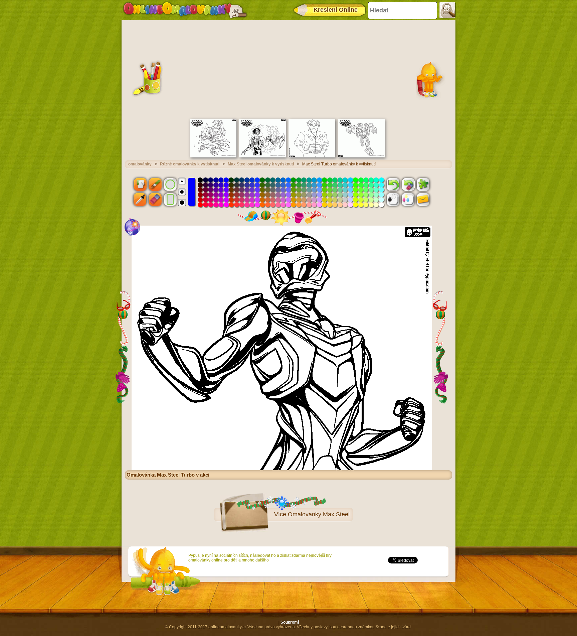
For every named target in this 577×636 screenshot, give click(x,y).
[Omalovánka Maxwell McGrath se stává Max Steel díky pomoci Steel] (262, 156)
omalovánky (140, 164)
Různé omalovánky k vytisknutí (189, 164)
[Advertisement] (288, 68)
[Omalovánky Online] (185, 10)
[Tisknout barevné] (408, 199)
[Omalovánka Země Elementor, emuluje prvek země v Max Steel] (213, 156)
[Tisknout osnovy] (393, 199)
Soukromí (289, 622)
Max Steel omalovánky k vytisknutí (261, 164)
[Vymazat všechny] (408, 184)
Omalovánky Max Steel (319, 514)
